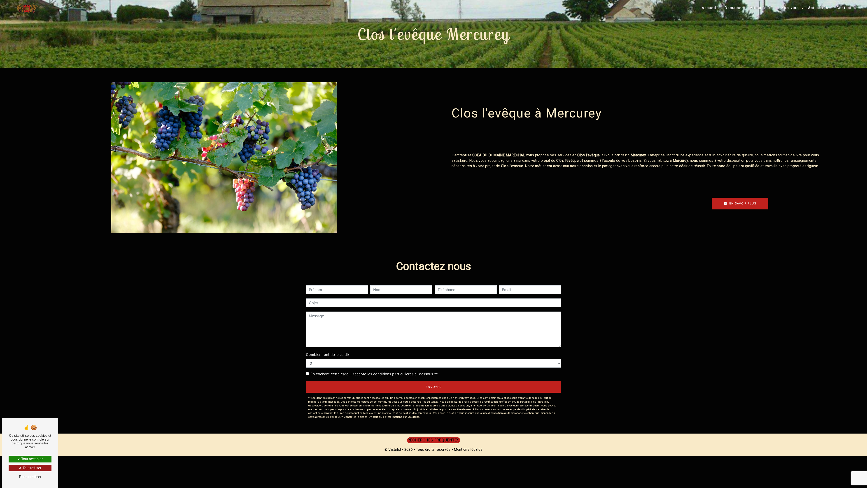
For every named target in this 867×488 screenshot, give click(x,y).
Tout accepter (31, 459)
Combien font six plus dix (328, 354)
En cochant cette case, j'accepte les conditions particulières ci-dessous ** (374, 374)
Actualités (818, 8)
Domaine (733, 8)
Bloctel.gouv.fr (334, 416)
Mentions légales (467, 449)
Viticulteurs (761, 8)
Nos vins (790, 8)
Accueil (709, 8)
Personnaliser (30, 477)
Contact (844, 8)
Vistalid (394, 449)
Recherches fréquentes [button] (434, 440)
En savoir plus (742, 203)
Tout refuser (31, 468)
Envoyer (433, 387)
